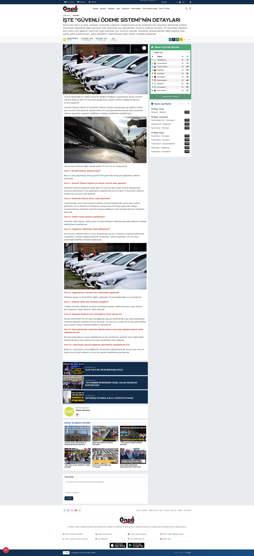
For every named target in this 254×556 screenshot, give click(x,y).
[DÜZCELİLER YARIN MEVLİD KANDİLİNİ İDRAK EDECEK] (77, 433)
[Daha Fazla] (181, 39)
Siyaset (103, 8)
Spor (118, 8)
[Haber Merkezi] (69, 411)
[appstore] (118, 545)
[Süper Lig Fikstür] (189, 104)
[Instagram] (72, 510)
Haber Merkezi (83, 410)
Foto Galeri (70, 2)
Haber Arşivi (167, 539)
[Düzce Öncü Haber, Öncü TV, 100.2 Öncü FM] (70, 8)
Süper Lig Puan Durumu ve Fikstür (76, 539)
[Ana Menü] (190, 8)
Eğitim (180, 510)
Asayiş (95, 8)
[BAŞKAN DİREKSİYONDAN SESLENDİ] (105, 433)
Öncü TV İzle (164, 8)
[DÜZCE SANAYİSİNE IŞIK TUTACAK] (105, 456)
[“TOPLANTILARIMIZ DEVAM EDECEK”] (133, 433)
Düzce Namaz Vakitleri (138, 534)
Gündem (111, 8)
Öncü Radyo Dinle (149, 8)
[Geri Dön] (6, 550)
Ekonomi (125, 8)
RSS (67, 552)
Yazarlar (93, 2)
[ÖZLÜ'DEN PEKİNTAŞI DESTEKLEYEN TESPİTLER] (133, 456)
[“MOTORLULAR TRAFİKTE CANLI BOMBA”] (77, 456)
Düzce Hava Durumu (105, 534)
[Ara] (187, 8)
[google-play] (136, 545)
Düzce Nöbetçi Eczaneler (74, 534)
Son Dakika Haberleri (137, 539)
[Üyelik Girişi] (189, 2)
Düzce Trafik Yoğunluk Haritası (173, 534)
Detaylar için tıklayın (170, 96)
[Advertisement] (170, 172)
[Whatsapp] (79, 510)
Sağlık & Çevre (154, 510)
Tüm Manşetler (103, 539)
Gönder (69, 498)
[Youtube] (75, 510)
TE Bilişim (188, 552)
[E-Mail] (77, 415)
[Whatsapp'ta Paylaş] (177, 39)
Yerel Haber (136, 8)
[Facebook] (64, 510)
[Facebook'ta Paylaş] (170, 39)
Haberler (66, 15)
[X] (68, 510)
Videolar (82, 2)
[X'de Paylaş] (173, 39)
